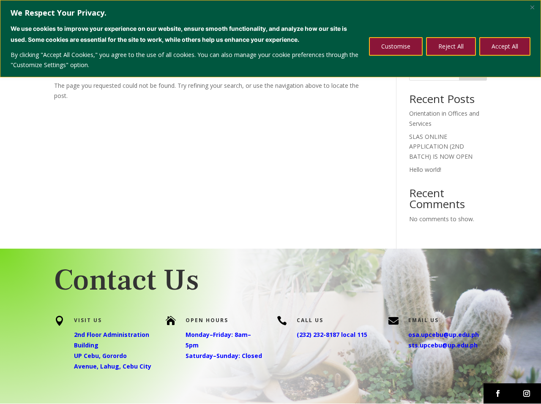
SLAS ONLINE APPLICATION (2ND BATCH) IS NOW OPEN (441, 147)
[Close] (532, 7)
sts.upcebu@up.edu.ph (443, 345)
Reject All (451, 46)
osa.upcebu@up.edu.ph (443, 335)
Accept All (505, 46)
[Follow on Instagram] (526, 393)
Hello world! (425, 169)
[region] (270, 38)
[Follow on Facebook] (498, 393)
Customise (395, 46)
